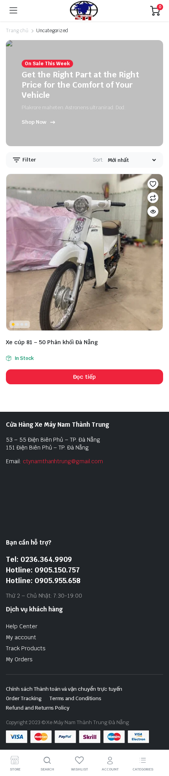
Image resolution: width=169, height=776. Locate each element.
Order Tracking (24, 698)
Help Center (21, 626)
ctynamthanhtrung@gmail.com (63, 461)
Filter (28, 159)
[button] (153, 184)
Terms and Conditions (75, 698)
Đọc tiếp (84, 376)
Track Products (26, 648)
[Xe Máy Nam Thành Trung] (84, 10)
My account (21, 637)
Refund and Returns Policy (38, 707)
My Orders (19, 659)
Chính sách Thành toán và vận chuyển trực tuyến (64, 689)
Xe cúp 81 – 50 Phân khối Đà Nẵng (52, 342)
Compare (152, 197)
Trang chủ (17, 31)
